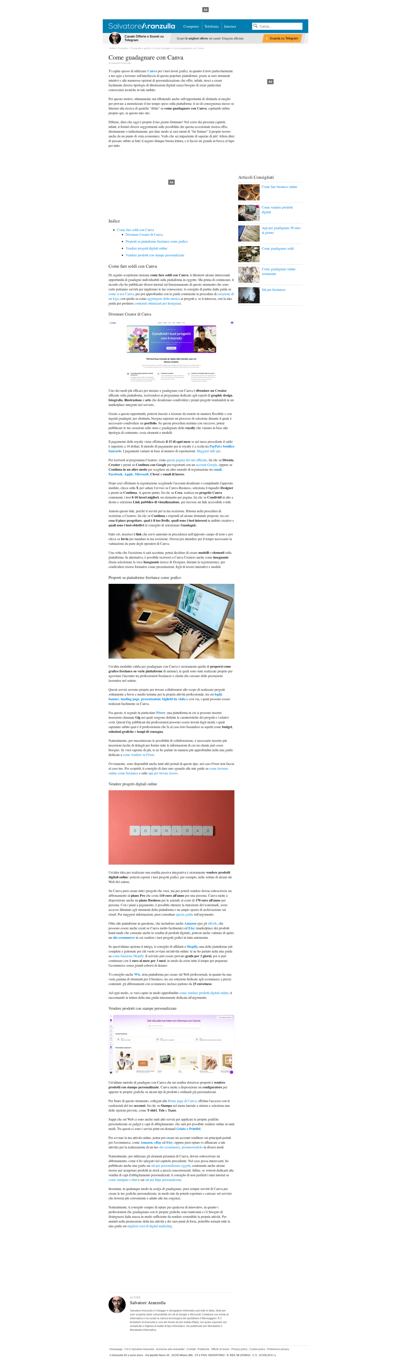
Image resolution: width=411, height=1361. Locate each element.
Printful (194, 1128)
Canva (152, 70)
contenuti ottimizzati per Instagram (157, 303)
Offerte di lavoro (220, 1349)
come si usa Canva (121, 293)
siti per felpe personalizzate (163, 1179)
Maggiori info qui (208, 451)
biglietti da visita (174, 698)
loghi (218, 694)
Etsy (191, 927)
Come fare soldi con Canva (135, 229)
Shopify (192, 946)
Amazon (190, 923)
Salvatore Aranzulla (121, 63)
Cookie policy (257, 1349)
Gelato (181, 1128)
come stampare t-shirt (123, 1179)
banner (114, 698)
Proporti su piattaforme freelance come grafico (157, 241)
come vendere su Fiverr (138, 754)
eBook (212, 923)
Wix (137, 974)
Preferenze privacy (278, 1349)
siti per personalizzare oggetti (170, 1165)
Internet (230, 26)
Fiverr (160, 712)
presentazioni (150, 698)
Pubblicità (203, 1349)
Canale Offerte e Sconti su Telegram (144, 38)
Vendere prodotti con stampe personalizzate (155, 255)
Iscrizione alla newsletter (170, 1349)
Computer (191, 26)
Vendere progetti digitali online (146, 248)
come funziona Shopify (128, 956)
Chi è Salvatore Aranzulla (139, 1349)
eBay (157, 1142)
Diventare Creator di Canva (144, 234)
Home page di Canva (182, 1100)
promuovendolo (192, 1147)
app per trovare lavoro (163, 773)
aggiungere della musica (163, 298)
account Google (206, 464)
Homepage (116, 1349)
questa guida (184, 914)
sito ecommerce (124, 937)
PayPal (215, 446)
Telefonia (211, 26)
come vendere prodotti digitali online (204, 992)
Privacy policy (239, 1349)
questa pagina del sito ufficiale (187, 460)
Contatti (191, 1349)
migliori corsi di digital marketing (149, 1226)
